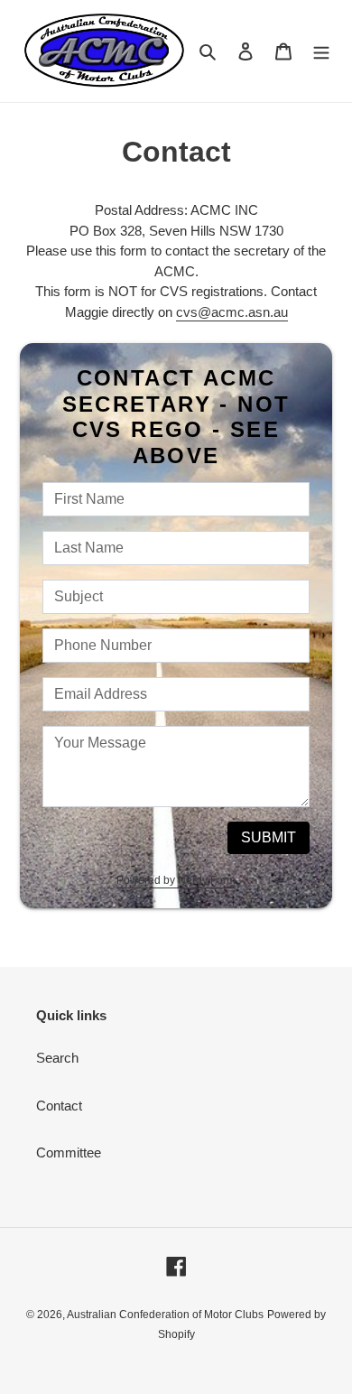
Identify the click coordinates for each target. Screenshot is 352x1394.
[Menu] (321, 51)
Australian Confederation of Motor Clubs (165, 1314)
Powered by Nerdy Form (176, 880)
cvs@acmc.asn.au (232, 312)
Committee (68, 1152)
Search (57, 1057)
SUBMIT (268, 837)
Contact (59, 1105)
